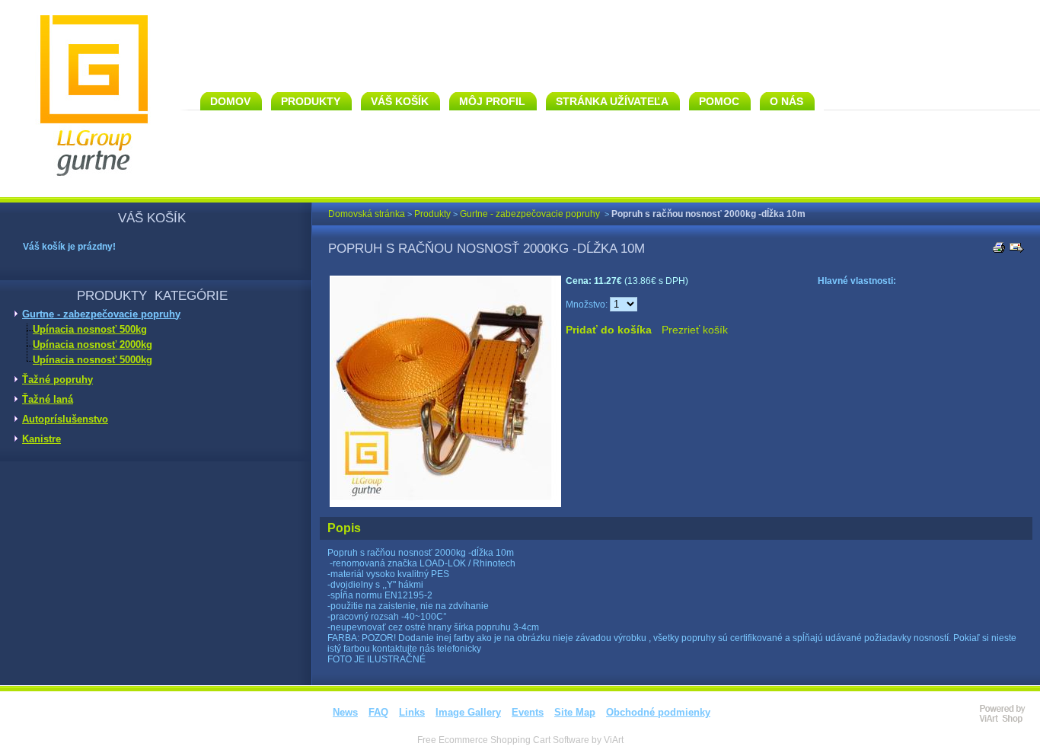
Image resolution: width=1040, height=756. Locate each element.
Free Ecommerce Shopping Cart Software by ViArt (520, 740)
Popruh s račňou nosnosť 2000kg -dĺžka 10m (708, 214)
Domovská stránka (366, 214)
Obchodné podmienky (658, 712)
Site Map (574, 712)
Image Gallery (468, 712)
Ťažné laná (47, 399)
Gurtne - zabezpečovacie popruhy (101, 314)
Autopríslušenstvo (65, 419)
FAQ (378, 712)
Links (412, 712)
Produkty (432, 214)
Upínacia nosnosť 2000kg (92, 344)
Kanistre (41, 439)
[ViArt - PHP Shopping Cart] (1009, 721)
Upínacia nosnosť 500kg (90, 329)
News (345, 712)
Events (528, 712)
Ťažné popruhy (57, 379)
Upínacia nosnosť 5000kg (92, 359)
